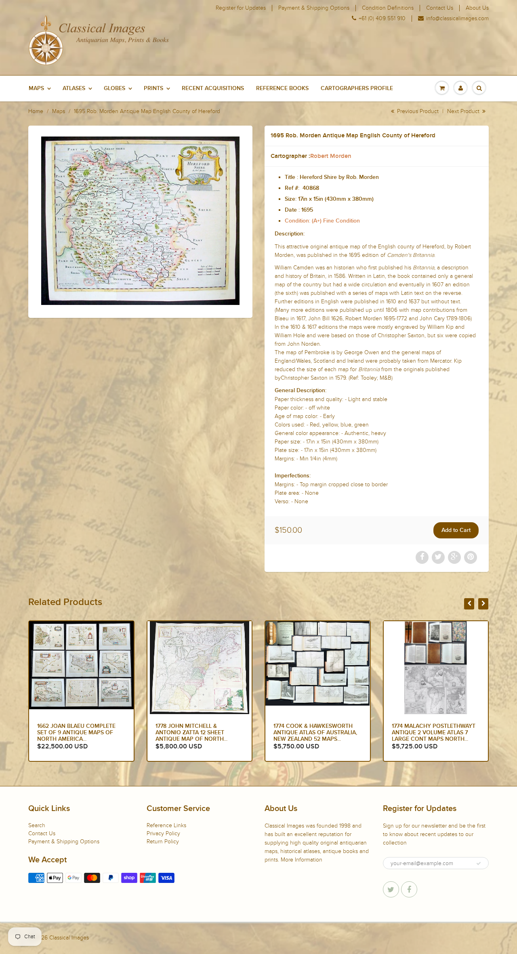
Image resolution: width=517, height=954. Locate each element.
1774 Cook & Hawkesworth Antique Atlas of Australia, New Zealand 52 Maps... (197, 732)
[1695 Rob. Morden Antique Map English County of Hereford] (140, 221)
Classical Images (69, 937)
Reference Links (166, 825)
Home (35, 111)
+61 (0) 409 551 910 (382, 18)
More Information (301, 859)
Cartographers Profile (357, 88)
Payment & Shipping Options (313, 8)
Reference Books (282, 88)
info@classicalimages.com (457, 18)
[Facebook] (409, 889)
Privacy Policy (163, 833)
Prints (153, 88)
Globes (114, 88)
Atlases (74, 88)
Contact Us (439, 8)
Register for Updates (241, 8)
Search (36, 825)
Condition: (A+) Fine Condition (322, 221)
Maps (36, 88)
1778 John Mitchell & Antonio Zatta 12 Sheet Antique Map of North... (73, 732)
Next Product (464, 111)
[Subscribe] (478, 863)
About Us (477, 8)
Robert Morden (330, 156)
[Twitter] (391, 889)
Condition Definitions (388, 8)
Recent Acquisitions (213, 88)
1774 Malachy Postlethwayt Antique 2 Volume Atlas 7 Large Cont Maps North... (315, 732)
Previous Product (417, 111)
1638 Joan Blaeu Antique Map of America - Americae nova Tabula (435, 732)
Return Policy (163, 841)
